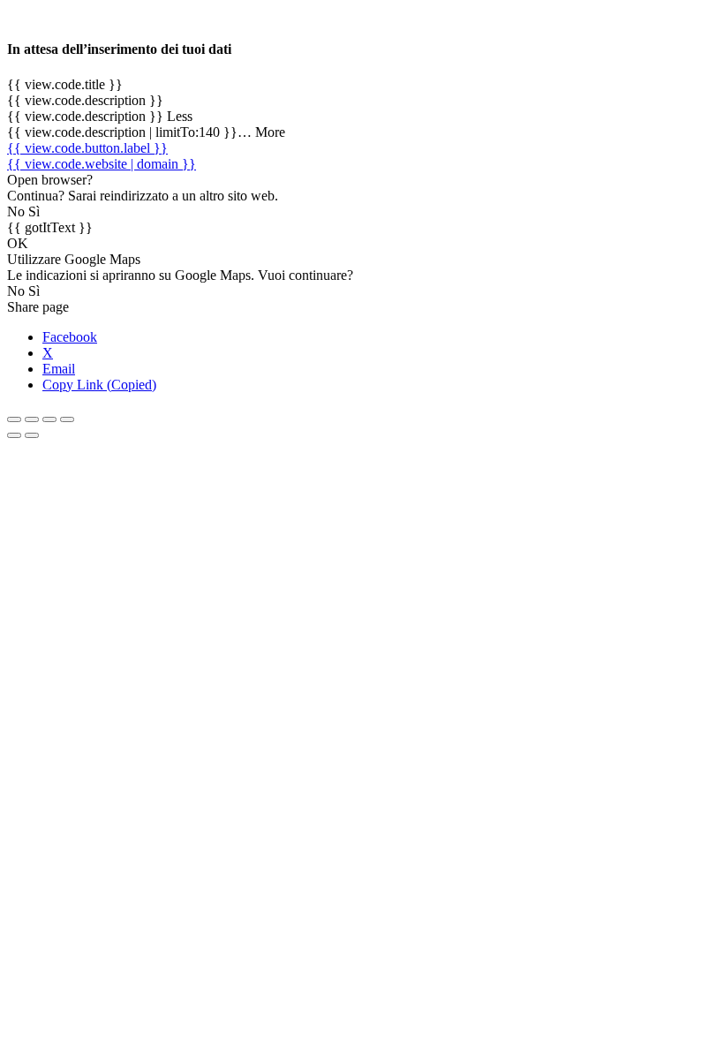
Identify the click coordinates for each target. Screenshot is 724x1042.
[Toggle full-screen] (49, 419)
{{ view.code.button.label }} (87, 147)
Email (58, 368)
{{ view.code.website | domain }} (101, 163)
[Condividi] (32, 419)
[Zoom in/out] (67, 419)
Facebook (69, 336)
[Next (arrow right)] (32, 435)
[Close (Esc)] (14, 419)
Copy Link (99, 384)
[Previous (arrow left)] (14, 435)
